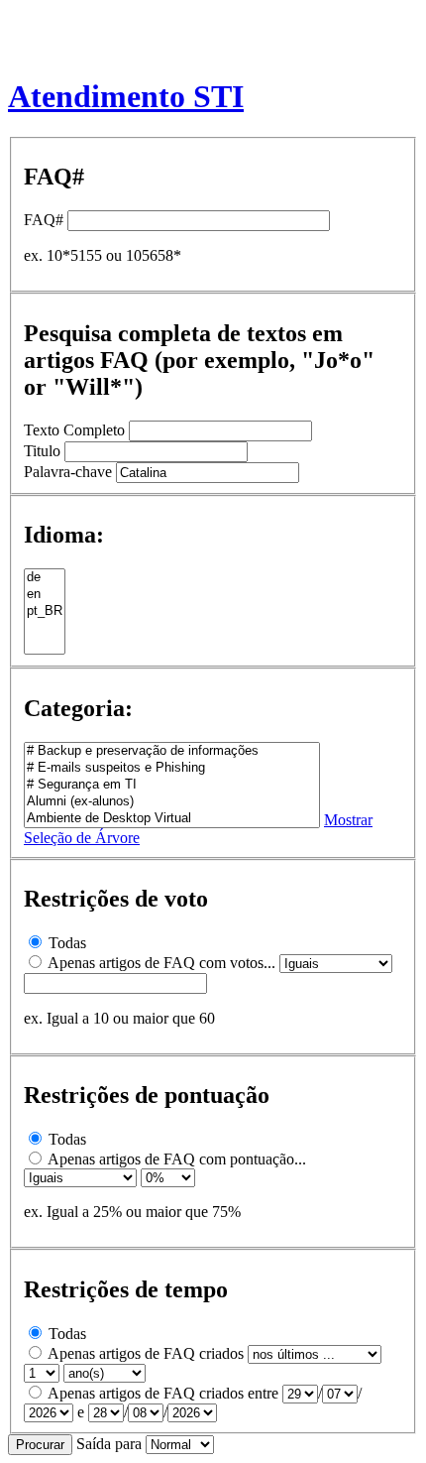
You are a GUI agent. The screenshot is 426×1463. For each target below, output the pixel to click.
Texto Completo (74, 430)
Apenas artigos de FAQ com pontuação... (177, 1159)
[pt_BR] (44, 611)
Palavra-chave (68, 471)
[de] (44, 577)
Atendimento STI (126, 96)
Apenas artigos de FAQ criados (146, 1353)
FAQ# (43, 219)
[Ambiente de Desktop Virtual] (172, 818)
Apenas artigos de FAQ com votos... (161, 962)
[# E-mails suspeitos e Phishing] (172, 768)
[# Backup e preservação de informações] (172, 751)
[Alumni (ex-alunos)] (172, 801)
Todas (67, 942)
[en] (44, 594)
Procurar (40, 1444)
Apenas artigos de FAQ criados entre (163, 1393)
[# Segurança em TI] (172, 785)
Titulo (42, 450)
